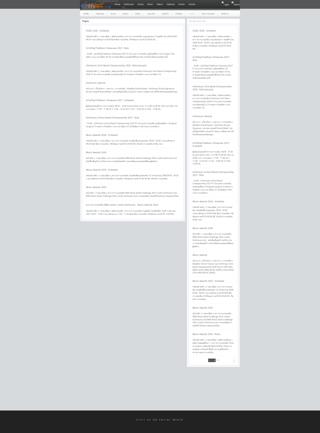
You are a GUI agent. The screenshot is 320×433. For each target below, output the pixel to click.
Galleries (171, 4)
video (137, 14)
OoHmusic (129, 4)
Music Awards (199, 254)
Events (181, 4)
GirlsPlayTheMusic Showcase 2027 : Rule (107, 48)
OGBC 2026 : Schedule (97, 30)
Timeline (100, 14)
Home (117, 4)
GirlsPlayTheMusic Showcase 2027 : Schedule (110, 100)
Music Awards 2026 (96, 152)
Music (150, 4)
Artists (141, 4)
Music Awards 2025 (96, 187)
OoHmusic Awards (96, 82)
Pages (85, 21)
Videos (160, 4)
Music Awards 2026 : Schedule (102, 134)
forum (179, 14)
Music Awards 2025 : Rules (206, 334)
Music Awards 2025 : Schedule (102, 169)
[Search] (236, 4)
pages (191, 14)
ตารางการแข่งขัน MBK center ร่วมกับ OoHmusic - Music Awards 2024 (122, 204)
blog (113, 14)
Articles (191, 4)
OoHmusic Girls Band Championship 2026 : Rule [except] (116, 65)
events (165, 14)
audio (125, 14)
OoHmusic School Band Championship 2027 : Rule (112, 117)
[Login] (225, 4)
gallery (151, 14)
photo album (207, 14)
